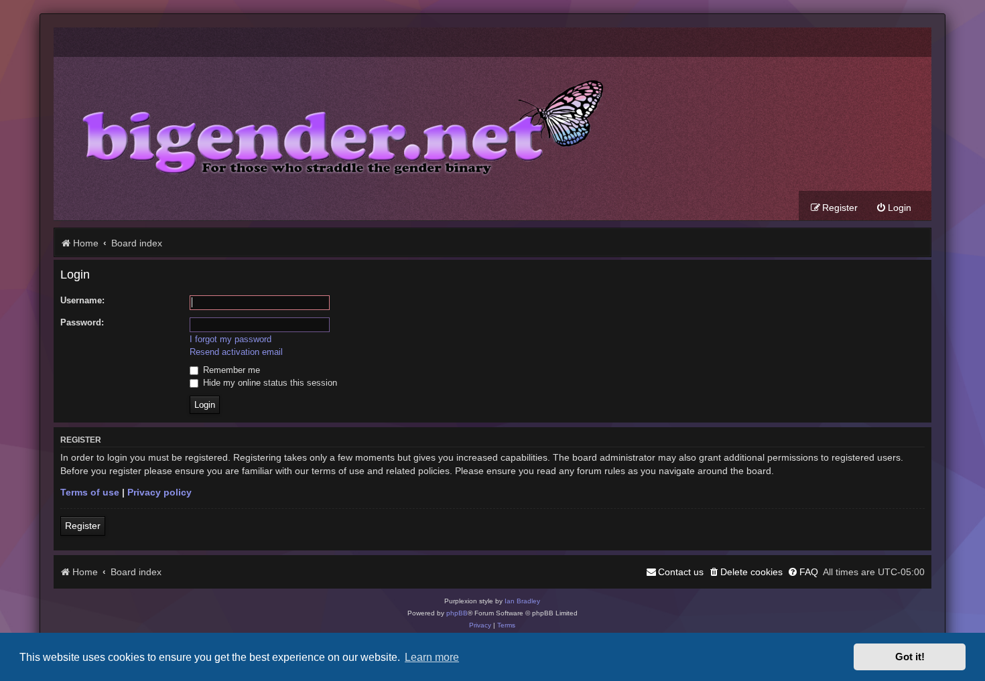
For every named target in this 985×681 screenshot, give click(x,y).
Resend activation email (236, 352)
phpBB (457, 613)
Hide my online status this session (268, 383)
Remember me (230, 370)
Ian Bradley (522, 601)
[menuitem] (893, 208)
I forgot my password (230, 339)
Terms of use (89, 492)
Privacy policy (159, 492)
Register (83, 525)
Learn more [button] (432, 657)
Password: (82, 322)
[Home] (333, 124)
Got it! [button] (910, 657)
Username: (82, 300)
